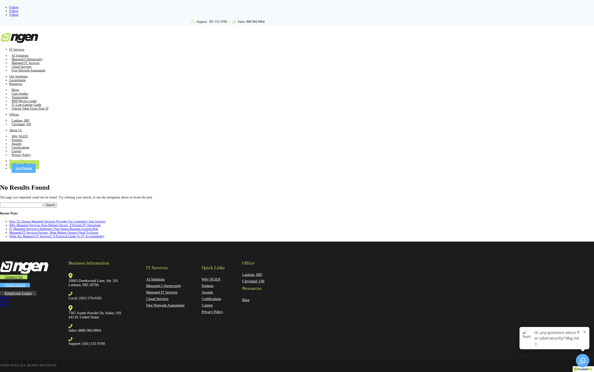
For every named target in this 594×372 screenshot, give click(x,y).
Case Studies (20, 93)
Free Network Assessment (28, 70)
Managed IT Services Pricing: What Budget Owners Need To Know (53, 232)
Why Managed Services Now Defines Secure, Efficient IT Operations (55, 225)
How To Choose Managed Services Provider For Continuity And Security (57, 221)
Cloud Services (21, 66)
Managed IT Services (25, 63)
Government (17, 80)
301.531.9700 (218, 21)
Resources (15, 84)
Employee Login (18, 293)
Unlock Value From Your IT (30, 108)
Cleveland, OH (21, 124)
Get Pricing (24, 168)
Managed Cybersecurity (27, 59)
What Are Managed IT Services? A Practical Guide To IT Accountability (56, 236)
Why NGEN (20, 136)
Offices (14, 114)
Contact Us (14, 277)
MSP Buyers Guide (24, 101)
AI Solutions (20, 55)
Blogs (15, 90)
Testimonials (20, 97)
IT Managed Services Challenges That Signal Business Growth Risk (53, 229)
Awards (16, 144)
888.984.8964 (255, 21)
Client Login (15, 285)
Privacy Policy (21, 155)
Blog (245, 300)
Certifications (20, 147)
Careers (16, 151)
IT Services (16, 49)
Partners (17, 140)
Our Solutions (18, 76)
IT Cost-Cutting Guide (26, 105)
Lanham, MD (20, 120)
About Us (15, 130)
